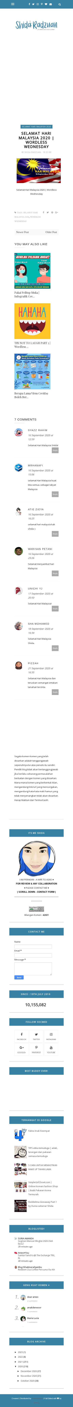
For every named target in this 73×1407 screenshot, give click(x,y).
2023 (20, 1352)
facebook (21, 1039)
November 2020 (29, 1375)
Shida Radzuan (33, 152)
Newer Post (22, 232)
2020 (20, 1366)
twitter (36, 1039)
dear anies (32, 1296)
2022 (20, 1356)
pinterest (36, 1052)
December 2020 (29, 1371)
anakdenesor (34, 1307)
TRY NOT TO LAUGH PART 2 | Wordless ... (32, 344)
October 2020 (27, 1380)
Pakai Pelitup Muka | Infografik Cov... (26, 294)
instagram (51, 1039)
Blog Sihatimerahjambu (30, 1267)
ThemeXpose (37, 1398)
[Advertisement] (36, 70)
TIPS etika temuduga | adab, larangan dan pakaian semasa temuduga (43, 1152)
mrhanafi (35, 465)
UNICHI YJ (35, 588)
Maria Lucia (33, 1318)
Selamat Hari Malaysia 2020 (36, 126)
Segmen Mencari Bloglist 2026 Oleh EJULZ (35, 1242)
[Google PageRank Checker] (36, 910)
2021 (20, 1361)
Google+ (21, 1052)
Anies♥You (23, 1252)
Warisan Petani (40, 549)
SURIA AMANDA (26, 1238)
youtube (51, 1052)
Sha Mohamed (38, 623)
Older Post (51, 232)
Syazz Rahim (38, 430)
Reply (55, 450)
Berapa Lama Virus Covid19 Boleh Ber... (31, 395)
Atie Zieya (36, 509)
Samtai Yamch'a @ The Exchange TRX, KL (36, 1256)
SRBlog (36, 1403)
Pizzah (33, 663)
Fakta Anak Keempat (39, 1130)
